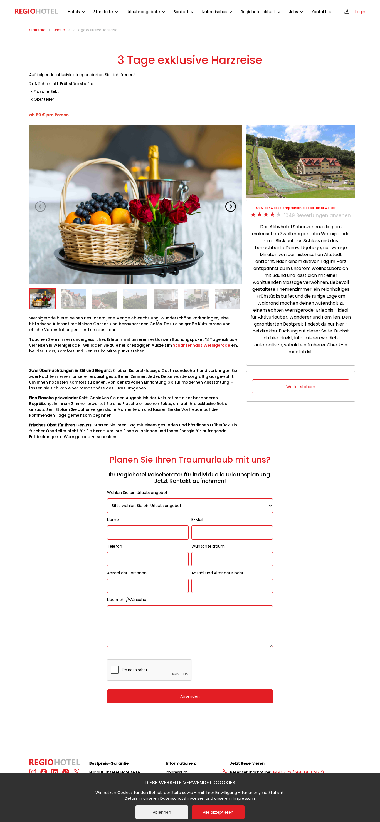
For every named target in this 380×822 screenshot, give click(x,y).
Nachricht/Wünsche (126, 599)
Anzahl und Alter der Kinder (217, 573)
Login (360, 12)
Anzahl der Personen (127, 573)
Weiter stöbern (300, 386)
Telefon (114, 546)
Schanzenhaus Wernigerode (201, 345)
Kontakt (319, 12)
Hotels (74, 12)
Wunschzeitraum (208, 546)
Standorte (103, 12)
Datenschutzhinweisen (182, 798)
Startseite (37, 30)
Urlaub (59, 30)
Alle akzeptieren (218, 812)
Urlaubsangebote (143, 12)
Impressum (177, 772)
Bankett (181, 12)
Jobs (293, 12)
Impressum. (244, 798)
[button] (230, 206)
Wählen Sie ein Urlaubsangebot (137, 492)
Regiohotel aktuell (258, 12)
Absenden (190, 696)
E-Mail (197, 519)
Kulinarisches (214, 12)
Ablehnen (162, 812)
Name (113, 519)
